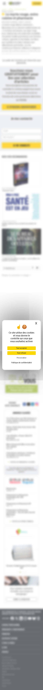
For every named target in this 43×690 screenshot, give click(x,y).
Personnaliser (21, 358)
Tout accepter (21, 348)
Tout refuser (21, 353)
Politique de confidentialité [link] (21, 363)
